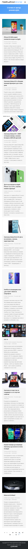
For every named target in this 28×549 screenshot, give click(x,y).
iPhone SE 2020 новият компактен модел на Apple (12, 38)
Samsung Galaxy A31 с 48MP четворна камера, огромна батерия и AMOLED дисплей (12, 136)
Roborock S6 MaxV (9, 495)
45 (16, 532)
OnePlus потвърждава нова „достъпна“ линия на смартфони (12, 291)
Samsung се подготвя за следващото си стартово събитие (12, 392)
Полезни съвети (7, 41)
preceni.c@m (14, 10)
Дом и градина (11, 497)
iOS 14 (6, 339)
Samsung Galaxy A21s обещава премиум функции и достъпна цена (13, 83)
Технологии (13, 41)
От (7, 43)
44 (12, 532)
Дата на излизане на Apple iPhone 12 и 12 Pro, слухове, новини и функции (12, 186)
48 (10, 534)
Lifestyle (5, 191)
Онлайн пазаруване (12, 342)
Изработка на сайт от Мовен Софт (14, 544)
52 (16, 534)
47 (22, 532)
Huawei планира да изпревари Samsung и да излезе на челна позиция (13, 447)
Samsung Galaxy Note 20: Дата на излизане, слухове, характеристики (13, 239)
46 (19, 532)
